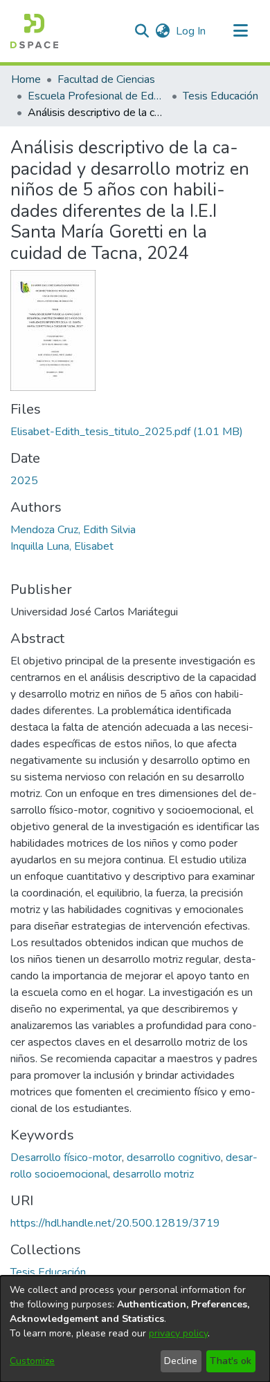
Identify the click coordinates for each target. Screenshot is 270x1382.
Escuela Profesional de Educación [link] (97, 96)
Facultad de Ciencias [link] (106, 79)
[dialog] (135, 1329)
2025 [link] (24, 480)
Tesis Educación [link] (220, 96)
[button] (34, 31)
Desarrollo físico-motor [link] (66, 1157)
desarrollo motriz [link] (153, 1174)
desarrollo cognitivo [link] (174, 1157)
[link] (126, 431)
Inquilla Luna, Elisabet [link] (62, 546)
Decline (180, 1360)
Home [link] (26, 79)
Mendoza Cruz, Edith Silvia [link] (73, 529)
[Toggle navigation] (240, 31)
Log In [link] (191, 31)
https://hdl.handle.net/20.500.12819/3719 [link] (115, 1223)
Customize (32, 1360)
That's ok (230, 1360)
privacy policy (178, 1333)
